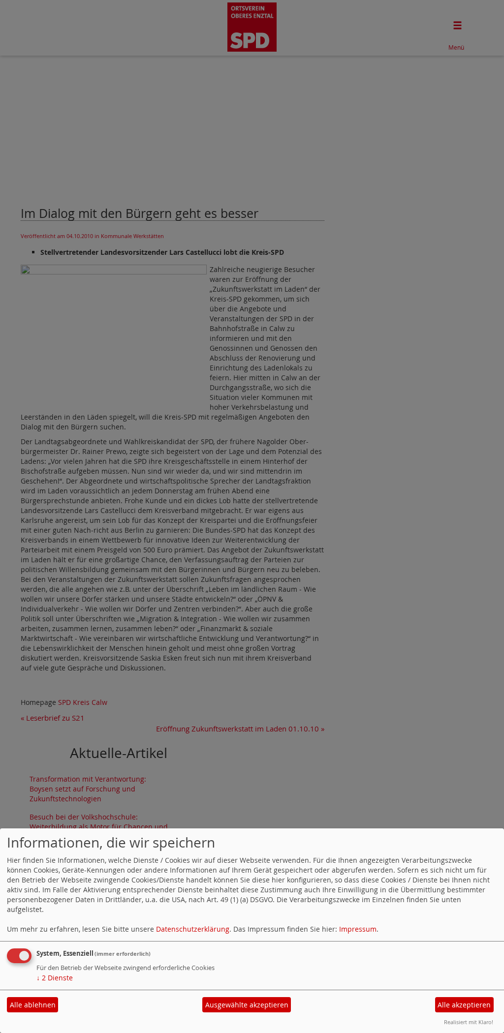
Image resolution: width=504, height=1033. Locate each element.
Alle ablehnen (33, 1004)
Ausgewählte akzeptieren (246, 1004)
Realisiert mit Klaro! (468, 1022)
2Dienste (54, 977)
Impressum (358, 929)
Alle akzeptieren (464, 1004)
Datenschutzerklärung (192, 929)
